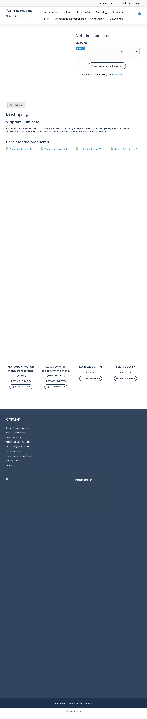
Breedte (81, 48)
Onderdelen (97, 18)
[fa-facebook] (7, 3)
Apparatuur (51, 12)
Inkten (67, 12)
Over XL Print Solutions (18, 427)
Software (118, 12)
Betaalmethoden (14, 451)
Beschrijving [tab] (16, 105)
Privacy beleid (13, 460)
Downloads (116, 18)
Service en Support (15, 432)
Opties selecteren (21, 386)
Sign (46, 18)
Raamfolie (117, 74)
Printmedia (83, 12)
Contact (10, 465)
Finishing (101, 12)
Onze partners (13, 437)
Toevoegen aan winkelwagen (107, 66)
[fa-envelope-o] (11, 3)
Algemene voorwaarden (18, 441)
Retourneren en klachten (18, 455)
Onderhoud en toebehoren (70, 18)
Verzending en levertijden (19, 446)
